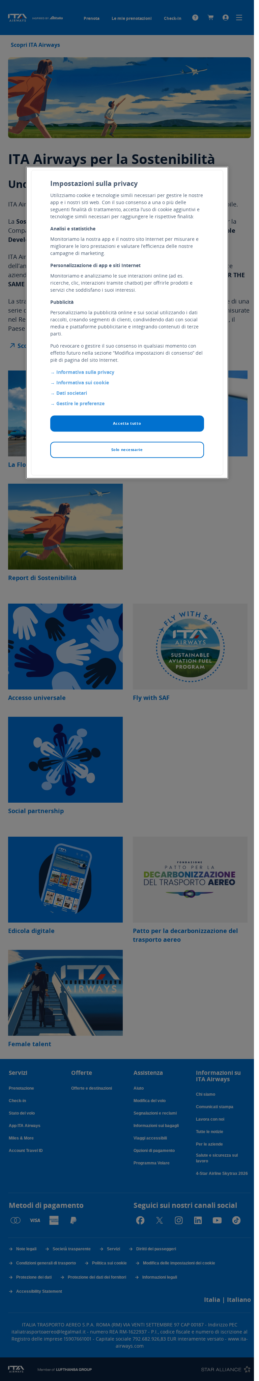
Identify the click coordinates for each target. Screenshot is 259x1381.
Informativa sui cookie (82, 382)
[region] (127, 322)
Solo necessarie (127, 449)
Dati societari (71, 393)
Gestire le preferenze (80, 403)
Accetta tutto (127, 423)
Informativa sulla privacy (85, 372)
